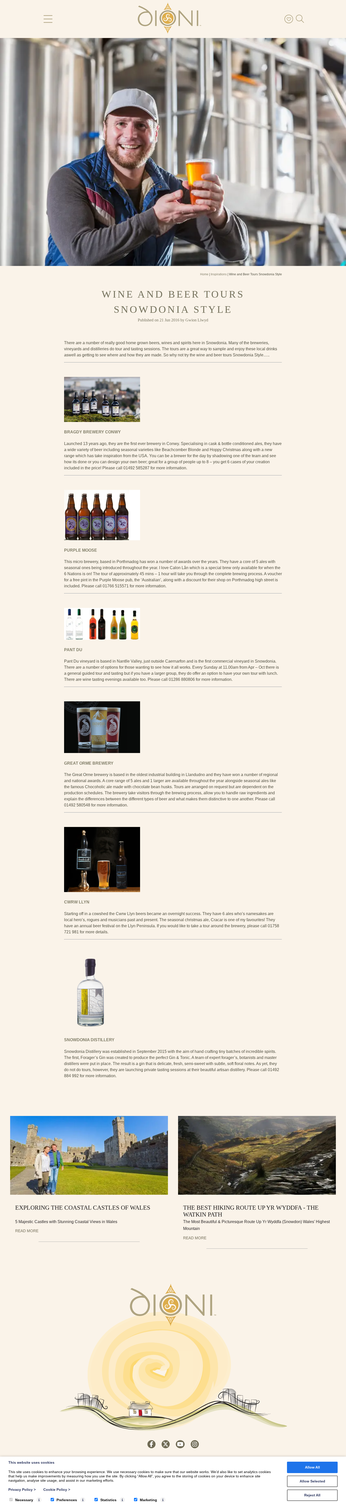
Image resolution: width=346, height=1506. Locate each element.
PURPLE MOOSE (80, 550)
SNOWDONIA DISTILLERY (89, 1040)
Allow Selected (312, 1481)
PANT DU (73, 650)
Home (204, 274)
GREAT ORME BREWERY (88, 763)
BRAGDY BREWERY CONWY (92, 432)
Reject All (312, 1495)
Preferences (66, 1500)
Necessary (24, 1500)
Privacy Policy (22, 1490)
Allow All (312, 1467)
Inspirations (219, 274)
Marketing (148, 1500)
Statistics (108, 1500)
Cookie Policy (56, 1490)
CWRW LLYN (76, 902)
